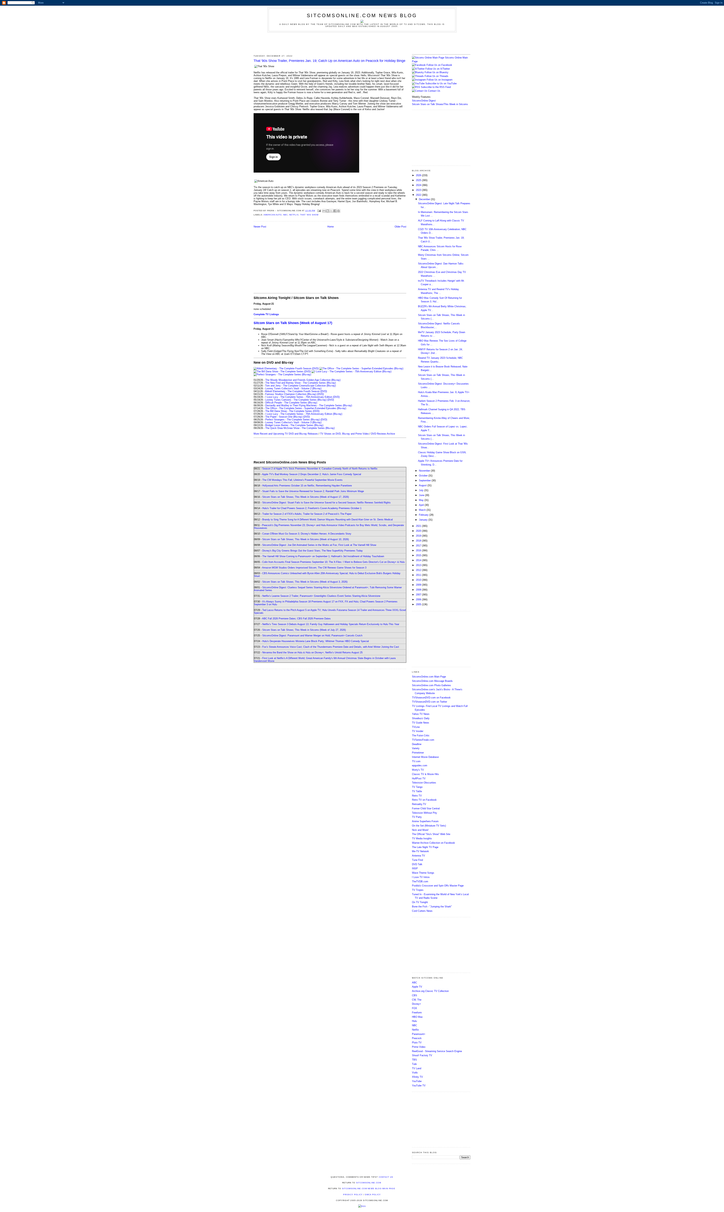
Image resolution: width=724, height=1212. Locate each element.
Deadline (416, 744)
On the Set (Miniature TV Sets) (429, 825)
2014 (419, 560)
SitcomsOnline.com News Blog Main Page (368, 1188)
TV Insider (417, 731)
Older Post (400, 226)
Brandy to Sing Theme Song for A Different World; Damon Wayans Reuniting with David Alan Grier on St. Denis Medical (327, 519)
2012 (419, 570)
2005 (419, 604)
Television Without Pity (424, 812)
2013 (419, 565)
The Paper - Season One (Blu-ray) (283, 416)
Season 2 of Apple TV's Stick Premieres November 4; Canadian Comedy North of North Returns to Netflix (319, 468)
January (423, 519)
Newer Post (260, 226)
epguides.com (419, 765)
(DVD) (320, 394)
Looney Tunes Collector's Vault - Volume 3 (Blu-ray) (293, 422)
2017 (419, 545)
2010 (419, 579)
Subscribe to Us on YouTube (441, 83)
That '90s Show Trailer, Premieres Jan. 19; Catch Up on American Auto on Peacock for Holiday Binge (329, 61)
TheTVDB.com (420, 881)
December (425, 199)
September (425, 480)
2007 (419, 594)
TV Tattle (417, 791)
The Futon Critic (420, 735)
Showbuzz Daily (420, 718)
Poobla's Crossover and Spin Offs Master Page (438, 885)
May (421, 500)
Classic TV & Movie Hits (425, 774)
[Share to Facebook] (335, 211)
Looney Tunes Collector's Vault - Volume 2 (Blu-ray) (293, 388)
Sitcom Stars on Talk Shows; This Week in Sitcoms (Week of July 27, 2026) (304, 629)
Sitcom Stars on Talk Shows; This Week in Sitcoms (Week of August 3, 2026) (304, 581)
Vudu (415, 1072)
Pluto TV (417, 1042)
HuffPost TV (419, 778)
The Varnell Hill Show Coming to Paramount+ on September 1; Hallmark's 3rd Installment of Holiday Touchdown (323, 556)
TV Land (416, 1068)
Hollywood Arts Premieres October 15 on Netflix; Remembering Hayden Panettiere (307, 485)
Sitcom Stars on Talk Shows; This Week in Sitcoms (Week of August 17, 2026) (305, 496)
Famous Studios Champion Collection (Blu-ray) (290, 394)
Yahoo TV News (420, 714)
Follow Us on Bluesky (436, 72)
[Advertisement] (362, 42)
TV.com (416, 761)
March (422, 509)
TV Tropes (417, 890)
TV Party (417, 817)
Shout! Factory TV (422, 1055)
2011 (419, 575)
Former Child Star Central (426, 808)
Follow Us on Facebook (439, 65)
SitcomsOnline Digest (424, 100)
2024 (419, 185)
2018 (419, 540)
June (422, 495)
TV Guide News (420, 722)
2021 (419, 526)
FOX (414, 1008)
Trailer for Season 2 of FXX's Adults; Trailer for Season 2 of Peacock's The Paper (306, 513)
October (423, 475)
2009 (419, 584)
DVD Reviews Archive (383, 433)
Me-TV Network (420, 851)
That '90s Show (309, 215)
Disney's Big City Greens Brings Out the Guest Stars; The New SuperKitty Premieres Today (312, 550)
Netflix (293, 215)
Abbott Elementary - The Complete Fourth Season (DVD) (296, 391)
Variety (416, 748)
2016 (419, 550)
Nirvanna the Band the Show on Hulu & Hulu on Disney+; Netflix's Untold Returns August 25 (312, 652)
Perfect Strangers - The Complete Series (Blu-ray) (292, 419)
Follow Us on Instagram (439, 79)
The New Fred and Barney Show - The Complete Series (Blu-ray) (300, 382)
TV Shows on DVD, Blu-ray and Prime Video (344, 433)
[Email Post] (319, 211)
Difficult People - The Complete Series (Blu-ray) (291, 402)
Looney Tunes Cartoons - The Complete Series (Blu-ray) (296, 399)
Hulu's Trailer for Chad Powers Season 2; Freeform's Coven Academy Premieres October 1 (311, 508)
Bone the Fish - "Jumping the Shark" (432, 906)
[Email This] (324, 211)
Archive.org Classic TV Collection (430, 991)
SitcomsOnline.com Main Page (429, 676)
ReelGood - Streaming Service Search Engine (437, 1051)
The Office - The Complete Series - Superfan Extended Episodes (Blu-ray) (305, 408)
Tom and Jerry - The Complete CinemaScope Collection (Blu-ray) (300, 385)
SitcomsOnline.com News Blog (362, 15)
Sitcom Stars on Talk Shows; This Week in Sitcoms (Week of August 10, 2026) (305, 539)
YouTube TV (419, 1085)
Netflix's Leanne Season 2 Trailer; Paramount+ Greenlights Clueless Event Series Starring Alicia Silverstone (321, 595)
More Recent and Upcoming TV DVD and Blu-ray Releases (286, 433)
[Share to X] (331, 211)
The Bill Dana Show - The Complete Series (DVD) (292, 411)
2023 (419, 190)
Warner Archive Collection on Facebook (433, 842)
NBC (285, 215)
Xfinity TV (417, 1076)
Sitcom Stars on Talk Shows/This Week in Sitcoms (440, 104)
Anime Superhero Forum (425, 821)
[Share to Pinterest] (338, 211)
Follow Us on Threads (436, 76)
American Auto (273, 215)
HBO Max (417, 1016)
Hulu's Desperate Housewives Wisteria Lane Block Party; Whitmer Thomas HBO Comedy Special (315, 641)
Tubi (414, 1064)
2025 (419, 180)
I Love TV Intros (421, 877)
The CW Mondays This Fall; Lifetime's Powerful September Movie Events (302, 480)
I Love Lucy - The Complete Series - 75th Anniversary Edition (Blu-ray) (303, 413)
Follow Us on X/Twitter (437, 68)
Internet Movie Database (425, 757)
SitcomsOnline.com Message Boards (432, 681)
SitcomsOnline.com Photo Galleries (431, 685)
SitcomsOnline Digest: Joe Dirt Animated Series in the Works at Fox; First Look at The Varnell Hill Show (319, 545)
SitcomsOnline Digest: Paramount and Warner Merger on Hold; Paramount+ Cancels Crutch (312, 635)
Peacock (417, 1038)
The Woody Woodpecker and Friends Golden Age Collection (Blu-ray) (303, 380)
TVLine (416, 727)
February (424, 514)
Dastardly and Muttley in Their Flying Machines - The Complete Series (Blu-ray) (308, 405)
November (425, 470)
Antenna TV (418, 855)
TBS (414, 1059)
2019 (419, 535)
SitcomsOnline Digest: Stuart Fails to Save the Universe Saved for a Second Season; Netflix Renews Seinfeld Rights (326, 502)
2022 (419, 195)
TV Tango (417, 787)
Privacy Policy (353, 1195)
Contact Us (433, 90)
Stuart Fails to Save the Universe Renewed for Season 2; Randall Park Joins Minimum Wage (313, 491)
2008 (419, 589)
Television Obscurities (424, 782)
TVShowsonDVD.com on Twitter (429, 701)
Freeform (417, 1012)
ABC (414, 982)
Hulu (414, 1021)
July (421, 490)
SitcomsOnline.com (368, 1183)
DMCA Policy (373, 1195)
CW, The (416, 999)
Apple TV (417, 986)
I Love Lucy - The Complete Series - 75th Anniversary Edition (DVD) (302, 397)
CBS (414, 995)
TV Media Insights (422, 838)
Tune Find (417, 860)
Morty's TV (418, 769)
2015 (419, 555)
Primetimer (418, 752)
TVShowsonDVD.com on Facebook (431, 697)
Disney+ (416, 1003)
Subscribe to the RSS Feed (436, 87)
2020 (419, 530)
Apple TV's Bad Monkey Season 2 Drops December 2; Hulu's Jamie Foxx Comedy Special (311, 474)
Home (330, 226)
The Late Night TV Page (425, 847)
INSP (415, 868)
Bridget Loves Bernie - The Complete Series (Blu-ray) (294, 425)
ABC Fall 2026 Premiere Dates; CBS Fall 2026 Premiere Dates (296, 618)
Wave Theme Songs (423, 872)
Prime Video (418, 1046)
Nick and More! (420, 830)
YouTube (417, 1081)
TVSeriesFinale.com (423, 739)
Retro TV (417, 795)
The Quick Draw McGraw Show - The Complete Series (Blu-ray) (300, 428)
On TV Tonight (420, 902)
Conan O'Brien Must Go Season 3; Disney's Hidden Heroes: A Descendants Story (306, 533)
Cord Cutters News (422, 910)
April (422, 505)
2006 (419, 599)
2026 (419, 175)
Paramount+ (418, 1034)
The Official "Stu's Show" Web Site (431, 834)
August (423, 485)
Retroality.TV (419, 804)
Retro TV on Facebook (424, 799)
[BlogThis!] (328, 211)
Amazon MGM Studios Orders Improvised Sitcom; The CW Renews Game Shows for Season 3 (314, 567)
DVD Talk (417, 864)
